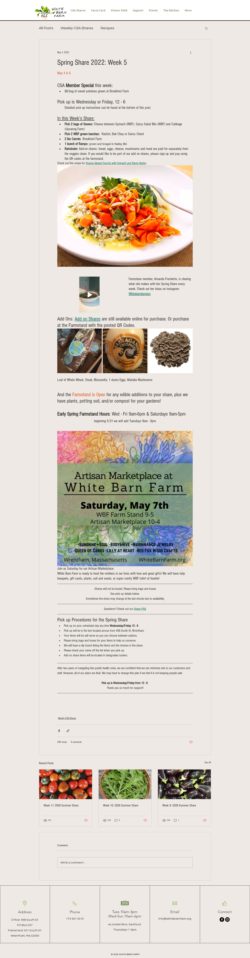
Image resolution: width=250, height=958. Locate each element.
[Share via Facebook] (59, 731)
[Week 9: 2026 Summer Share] (184, 784)
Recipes (107, 28)
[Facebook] (222, 919)
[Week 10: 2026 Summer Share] (125, 784)
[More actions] (190, 52)
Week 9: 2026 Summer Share (179, 805)
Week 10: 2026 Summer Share (120, 805)
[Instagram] (227, 919)
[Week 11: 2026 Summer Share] (65, 784)
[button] (206, 28)
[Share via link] (68, 731)
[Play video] (89, 295)
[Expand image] (79, 351)
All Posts (46, 28)
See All (208, 762)
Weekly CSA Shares (77, 28)
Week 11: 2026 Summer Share (61, 805)
